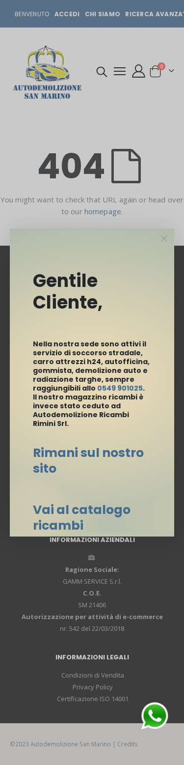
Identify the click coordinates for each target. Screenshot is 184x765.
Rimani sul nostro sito (88, 460)
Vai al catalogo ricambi (82, 517)
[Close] (164, 239)
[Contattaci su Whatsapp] (154, 714)
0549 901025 (120, 388)
